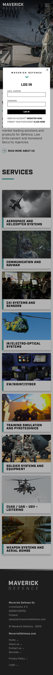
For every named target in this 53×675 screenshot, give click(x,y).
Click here (39, 122)
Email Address (14, 91)
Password (12, 101)
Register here (34, 118)
